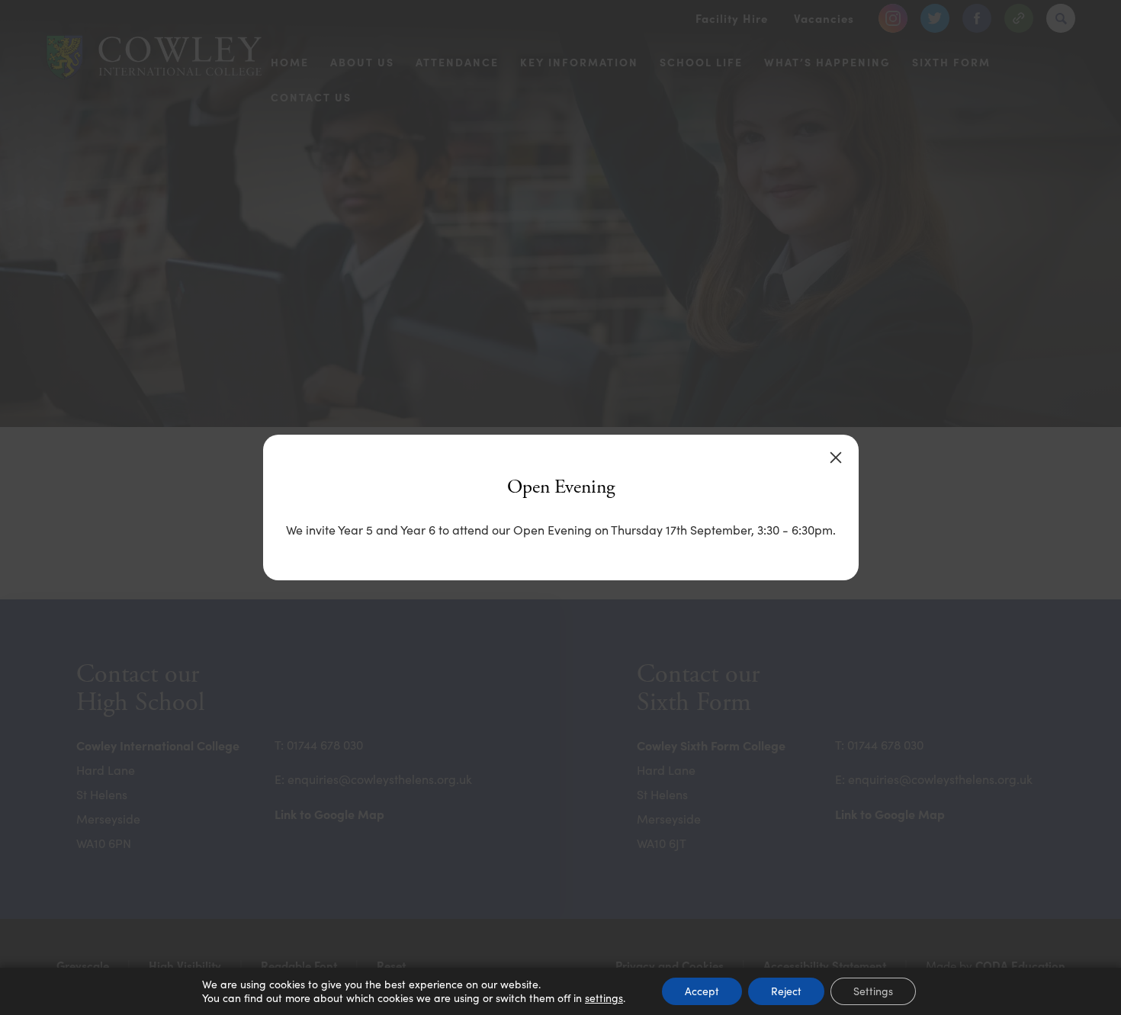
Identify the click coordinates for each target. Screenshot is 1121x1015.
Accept (702, 991)
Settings (873, 991)
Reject (786, 991)
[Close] (836, 457)
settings (604, 998)
